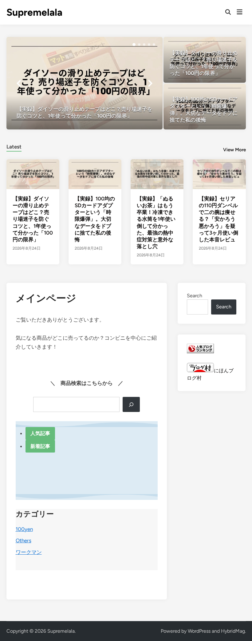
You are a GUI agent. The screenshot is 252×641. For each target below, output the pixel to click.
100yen (24, 529)
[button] (134, 44)
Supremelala (34, 12)
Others (23, 540)
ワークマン (29, 552)
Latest (14, 147)
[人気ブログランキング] (200, 351)
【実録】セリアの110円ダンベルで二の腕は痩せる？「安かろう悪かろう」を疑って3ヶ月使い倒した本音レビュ (218, 219)
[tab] (14, 146)
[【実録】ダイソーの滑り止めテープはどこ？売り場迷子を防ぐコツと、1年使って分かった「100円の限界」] (84, 83)
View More (234, 149)
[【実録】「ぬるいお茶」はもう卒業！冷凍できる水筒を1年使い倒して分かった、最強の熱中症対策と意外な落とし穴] (157, 174)
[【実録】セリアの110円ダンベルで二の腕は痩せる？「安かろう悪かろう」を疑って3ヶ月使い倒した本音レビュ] (219, 174)
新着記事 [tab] (40, 446)
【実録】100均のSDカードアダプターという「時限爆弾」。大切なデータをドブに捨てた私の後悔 (95, 219)
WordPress (199, 631)
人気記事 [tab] (40, 433)
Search (194, 296)
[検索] (131, 404)
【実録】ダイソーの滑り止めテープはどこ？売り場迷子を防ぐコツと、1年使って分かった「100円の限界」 (33, 219)
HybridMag (233, 631)
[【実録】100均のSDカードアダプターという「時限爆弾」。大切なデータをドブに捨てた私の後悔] (204, 106)
